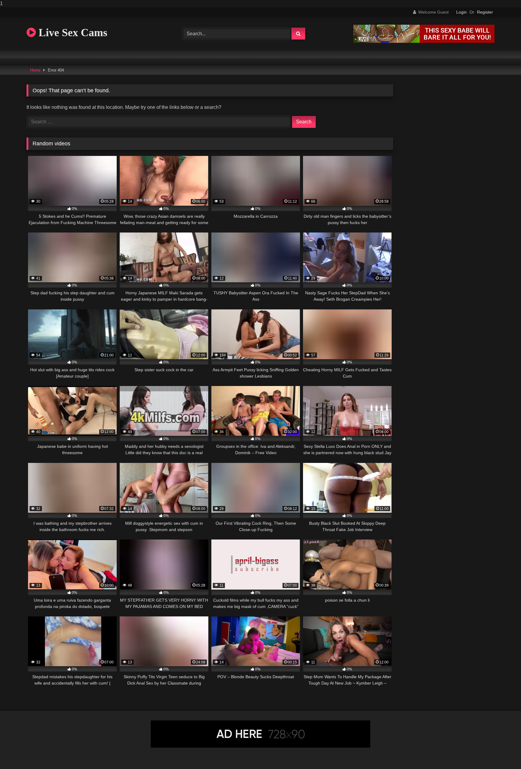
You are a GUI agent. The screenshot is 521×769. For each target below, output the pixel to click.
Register (485, 12)
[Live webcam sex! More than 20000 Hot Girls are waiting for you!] (423, 41)
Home (35, 70)
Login (461, 12)
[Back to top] (502, 752)
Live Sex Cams (71, 33)
